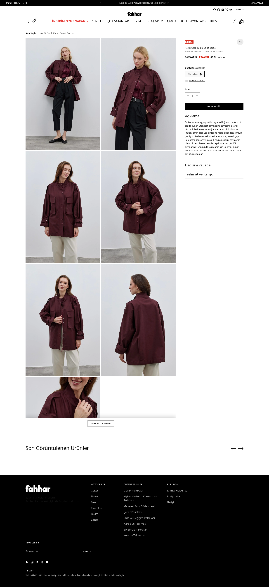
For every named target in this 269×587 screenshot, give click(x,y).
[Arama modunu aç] (27, 21)
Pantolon (96, 508)
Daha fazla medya (100, 423)
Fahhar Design (50, 575)
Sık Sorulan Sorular (135, 529)
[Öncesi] (100, 3)
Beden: (195, 67)
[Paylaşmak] (240, 42)
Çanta (94, 520)
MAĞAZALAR (257, 3)
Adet (188, 89)
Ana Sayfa (31, 33)
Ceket (94, 490)
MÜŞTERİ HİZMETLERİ (16, 3)
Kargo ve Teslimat (135, 523)
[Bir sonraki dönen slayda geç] (240, 448)
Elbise (94, 496)
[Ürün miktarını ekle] (197, 96)
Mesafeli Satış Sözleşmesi (139, 506)
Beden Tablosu (197, 80)
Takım (94, 514)
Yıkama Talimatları (135, 535)
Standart (193, 74)
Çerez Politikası (133, 512)
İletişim (171, 502)
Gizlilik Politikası (133, 490)
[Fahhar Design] (134, 14)
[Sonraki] (168, 3)
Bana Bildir (214, 106)
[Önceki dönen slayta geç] (233, 448)
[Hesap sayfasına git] (235, 21)
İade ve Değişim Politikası (139, 518)
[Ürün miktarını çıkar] (188, 96)
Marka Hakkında (177, 490)
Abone (87, 551)
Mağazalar (173, 496)
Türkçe (238, 9)
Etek (93, 502)
